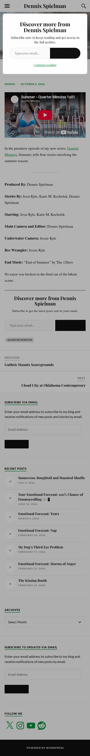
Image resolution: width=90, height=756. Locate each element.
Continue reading (45, 65)
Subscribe (65, 53)
